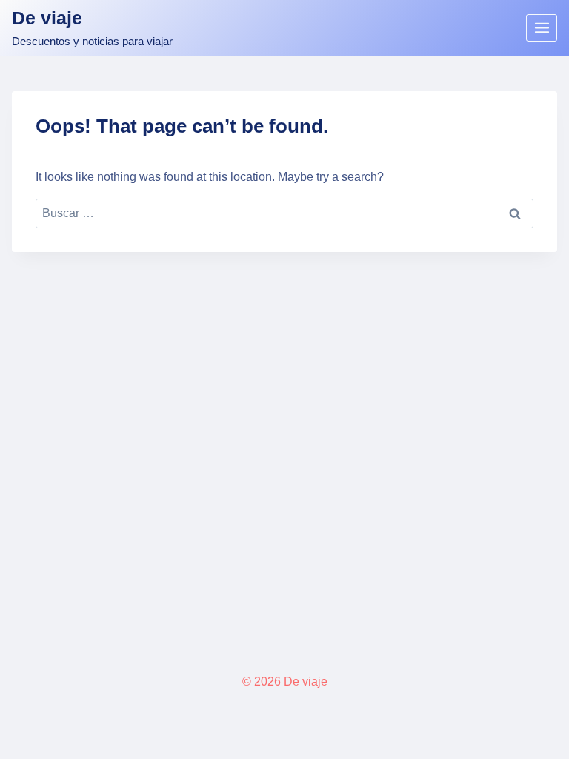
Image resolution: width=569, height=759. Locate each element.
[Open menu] (541, 27)
